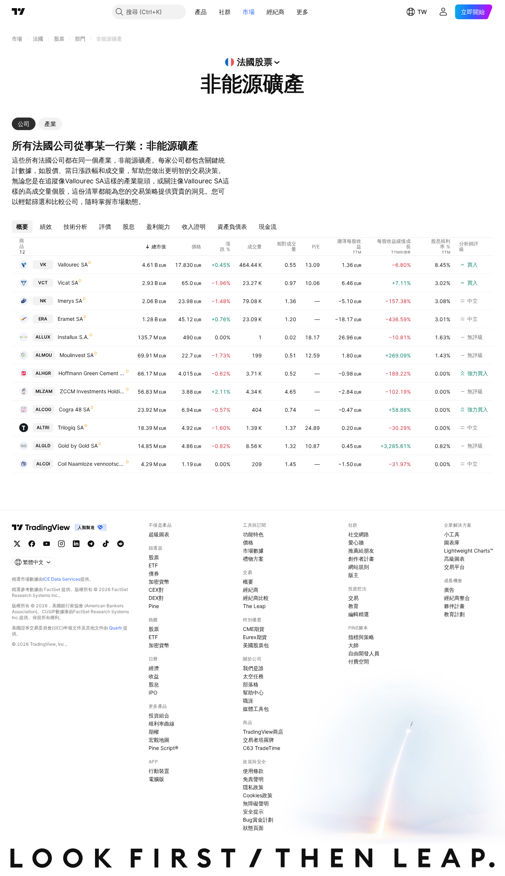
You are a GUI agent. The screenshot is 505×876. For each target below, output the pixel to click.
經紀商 (276, 12)
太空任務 (253, 676)
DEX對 (156, 598)
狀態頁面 (253, 828)
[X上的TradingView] (17, 544)
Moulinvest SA (77, 355)
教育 (353, 606)
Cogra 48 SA (74, 409)
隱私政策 (253, 787)
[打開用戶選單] (443, 11)
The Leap (254, 606)
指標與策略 (361, 637)
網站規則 (358, 567)
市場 (249, 12)
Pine (154, 606)
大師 (353, 645)
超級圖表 (159, 534)
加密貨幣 (159, 581)
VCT (43, 282)
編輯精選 (358, 614)
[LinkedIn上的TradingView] (76, 544)
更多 (302, 12)
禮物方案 (253, 559)
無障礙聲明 (256, 803)
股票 (154, 557)
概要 (248, 581)
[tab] (23, 124)
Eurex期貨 (255, 637)
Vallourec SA (73, 264)
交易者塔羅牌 (258, 740)
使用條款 (253, 771)
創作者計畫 (361, 559)
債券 (154, 573)
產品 (201, 12)
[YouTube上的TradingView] (46, 544)
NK (43, 300)
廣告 (449, 590)
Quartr (115, 628)
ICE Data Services (61, 579)
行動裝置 (159, 771)
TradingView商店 (263, 732)
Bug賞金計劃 (258, 819)
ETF (153, 565)
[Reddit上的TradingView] (120, 544)
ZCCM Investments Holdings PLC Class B (92, 391)
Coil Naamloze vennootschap (91, 464)
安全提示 (253, 811)
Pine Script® (163, 748)
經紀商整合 (457, 598)
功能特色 (253, 534)
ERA (42, 319)
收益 (154, 676)
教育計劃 (454, 614)
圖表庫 (452, 542)
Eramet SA (70, 319)
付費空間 (358, 661)
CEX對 (156, 590)
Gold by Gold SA (78, 445)
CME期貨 (253, 629)
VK (43, 264)
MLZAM (43, 391)
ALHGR (43, 373)
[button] (212, 11)
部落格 (250, 684)
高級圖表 (454, 559)
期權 (154, 732)
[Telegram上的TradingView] (91, 544)
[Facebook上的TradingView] (32, 544)
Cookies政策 (257, 795)
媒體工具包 (256, 709)
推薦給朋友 (361, 550)
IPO (153, 692)
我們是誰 (253, 668)
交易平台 (454, 567)
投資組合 (159, 715)
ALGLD (43, 445)
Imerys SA (70, 301)
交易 (353, 598)
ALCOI (43, 463)
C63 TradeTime (261, 748)
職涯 (248, 700)
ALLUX (42, 337)
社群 (225, 12)
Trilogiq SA (71, 427)
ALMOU (43, 355)
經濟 (154, 668)
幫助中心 (253, 692)
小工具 (452, 534)
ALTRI (43, 427)
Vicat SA (68, 282)
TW (422, 12)
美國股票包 (256, 645)
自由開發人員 (363, 653)
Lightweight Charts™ (468, 550)
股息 (154, 684)
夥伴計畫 (454, 606)
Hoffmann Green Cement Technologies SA (91, 373)
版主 (353, 575)
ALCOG (43, 409)
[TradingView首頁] (18, 12)
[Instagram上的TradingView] (61, 544)
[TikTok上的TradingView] (106, 544)
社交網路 (358, 534)
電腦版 (156, 779)
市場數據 (253, 550)
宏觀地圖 (159, 740)
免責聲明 (253, 779)
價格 (248, 542)
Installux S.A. (73, 337)
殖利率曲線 (161, 723)
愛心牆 (356, 542)
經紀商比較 (256, 598)
